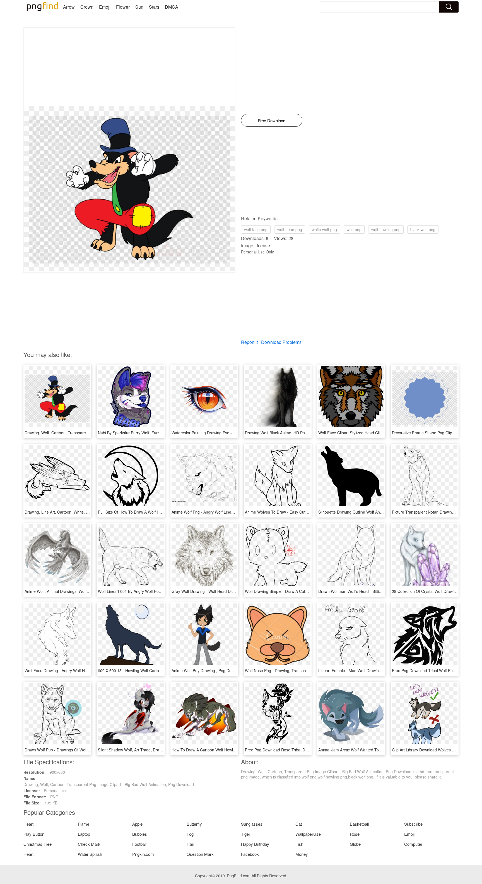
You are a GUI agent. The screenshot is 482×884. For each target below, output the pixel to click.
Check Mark (89, 844)
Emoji (104, 7)
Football (139, 844)
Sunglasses (251, 824)
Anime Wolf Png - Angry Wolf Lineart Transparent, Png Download (229, 512)
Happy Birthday (255, 844)
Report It (249, 342)
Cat (298, 824)
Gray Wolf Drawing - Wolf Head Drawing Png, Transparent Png (227, 591)
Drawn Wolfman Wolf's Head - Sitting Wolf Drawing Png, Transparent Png (383, 591)
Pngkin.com (143, 854)
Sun (139, 7)
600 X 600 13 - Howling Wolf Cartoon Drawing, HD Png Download (156, 670)
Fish (299, 844)
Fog (190, 834)
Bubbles (139, 834)
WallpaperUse (308, 834)
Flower (123, 7)
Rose (355, 834)
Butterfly (194, 824)
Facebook (250, 854)
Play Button (33, 834)
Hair (190, 844)
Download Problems (281, 342)
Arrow (69, 7)
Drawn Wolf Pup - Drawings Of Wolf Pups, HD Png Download (78, 750)
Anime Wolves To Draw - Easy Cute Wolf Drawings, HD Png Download (307, 512)
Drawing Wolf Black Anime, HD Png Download (285, 432)
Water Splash (90, 854)
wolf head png (289, 229)
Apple (137, 824)
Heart (28, 824)
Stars (154, 7)
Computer (413, 844)
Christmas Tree (37, 844)
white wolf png (324, 229)
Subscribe (413, 824)
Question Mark (200, 854)
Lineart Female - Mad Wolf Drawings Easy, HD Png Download (372, 670)
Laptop (84, 834)
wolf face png (255, 229)
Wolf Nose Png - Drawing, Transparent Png (283, 670)
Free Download (271, 120)
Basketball (359, 824)
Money (301, 854)
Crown (86, 7)
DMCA (171, 7)
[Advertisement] (129, 67)
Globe (355, 844)
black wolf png (422, 229)
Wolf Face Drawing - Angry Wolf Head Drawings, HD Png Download (84, 670)
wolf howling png (386, 229)
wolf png (354, 229)
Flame (83, 824)
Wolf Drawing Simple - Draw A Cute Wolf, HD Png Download (298, 591)
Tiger (245, 834)
